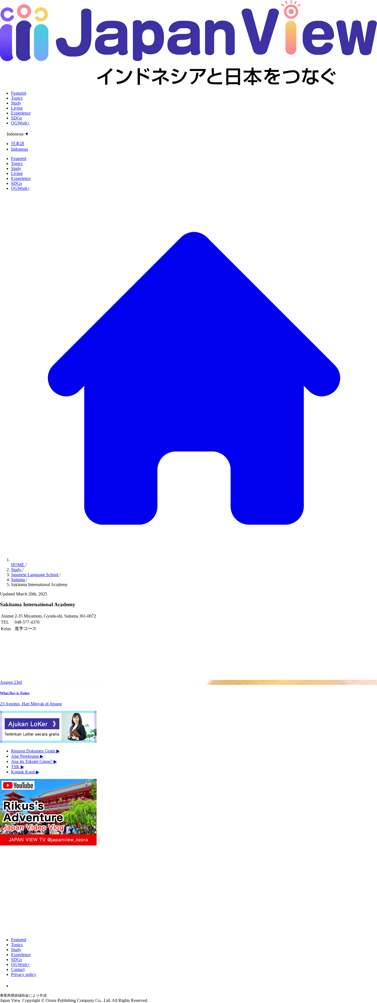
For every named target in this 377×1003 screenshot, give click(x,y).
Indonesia (19, 149)
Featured (18, 93)
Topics (17, 98)
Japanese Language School (35, 574)
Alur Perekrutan (27, 756)
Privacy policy (23, 974)
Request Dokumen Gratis (35, 751)
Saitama (18, 579)
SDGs (16, 118)
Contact (18, 969)
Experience (21, 113)
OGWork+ (20, 123)
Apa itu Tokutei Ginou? (34, 761)
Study (16, 103)
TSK (17, 766)
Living (17, 108)
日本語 (17, 143)
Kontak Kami (25, 772)
